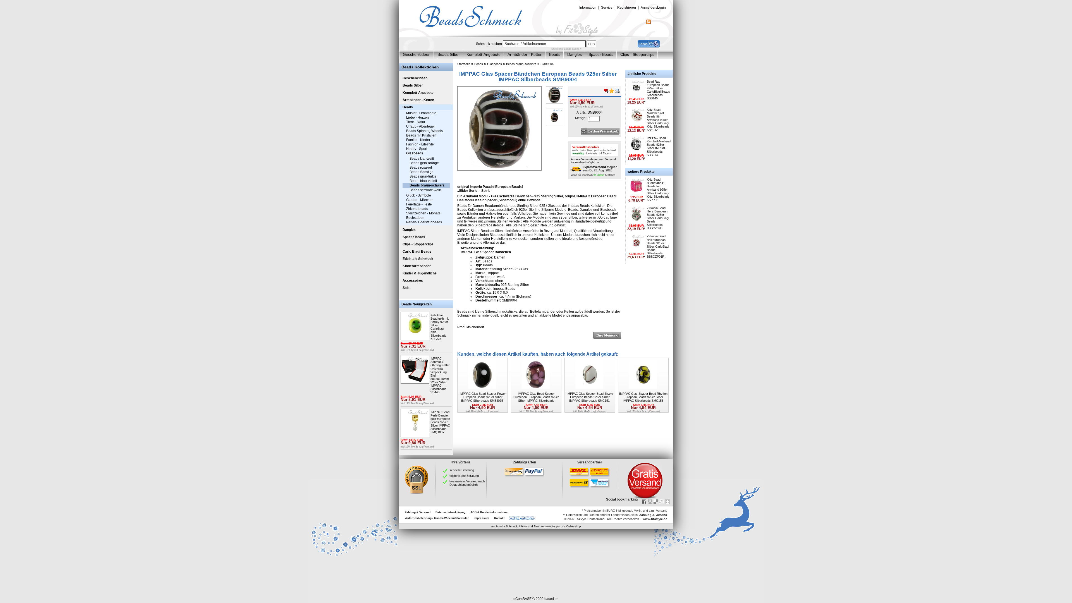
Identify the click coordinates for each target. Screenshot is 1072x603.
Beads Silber (448, 54)
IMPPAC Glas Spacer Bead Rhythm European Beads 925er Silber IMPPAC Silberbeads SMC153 (643, 397)
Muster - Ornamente (421, 113)
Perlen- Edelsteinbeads (424, 222)
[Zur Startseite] (536, 36)
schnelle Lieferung (461, 470)
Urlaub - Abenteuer (420, 126)
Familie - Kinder (418, 140)
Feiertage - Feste (419, 204)
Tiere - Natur (415, 122)
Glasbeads (414, 153)
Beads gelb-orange (424, 163)
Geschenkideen (416, 54)
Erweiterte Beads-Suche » (566, 48)
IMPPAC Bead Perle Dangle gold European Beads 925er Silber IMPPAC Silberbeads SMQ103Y (440, 422)
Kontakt (499, 518)
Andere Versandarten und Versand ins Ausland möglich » (593, 161)
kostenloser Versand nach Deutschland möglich (467, 483)
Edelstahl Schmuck (418, 259)
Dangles (574, 54)
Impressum (481, 518)
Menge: (581, 118)
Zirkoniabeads (417, 209)
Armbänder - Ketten (525, 54)
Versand (429, 350)
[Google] (667, 501)
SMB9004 (547, 64)
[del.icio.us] (656, 501)
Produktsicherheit (470, 327)
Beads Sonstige (422, 172)
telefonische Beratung (464, 475)
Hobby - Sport (416, 149)
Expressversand (594, 167)
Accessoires (413, 281)
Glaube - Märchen (420, 200)
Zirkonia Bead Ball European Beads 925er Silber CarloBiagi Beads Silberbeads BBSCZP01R (658, 246)
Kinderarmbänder (417, 266)
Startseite (463, 64)
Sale (406, 288)
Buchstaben (415, 218)
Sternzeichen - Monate (423, 213)
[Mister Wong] (650, 501)
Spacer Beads (600, 54)
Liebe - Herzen (417, 117)
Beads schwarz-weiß (425, 190)
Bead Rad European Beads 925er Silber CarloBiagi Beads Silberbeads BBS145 (658, 90)
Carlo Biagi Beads (417, 251)
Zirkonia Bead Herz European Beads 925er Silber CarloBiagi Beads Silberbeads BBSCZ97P (658, 218)
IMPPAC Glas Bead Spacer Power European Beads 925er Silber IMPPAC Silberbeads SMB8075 (483, 397)
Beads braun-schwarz (427, 185)
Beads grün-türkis (423, 176)
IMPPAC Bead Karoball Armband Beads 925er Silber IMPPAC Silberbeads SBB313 (659, 146)
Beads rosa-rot (421, 167)
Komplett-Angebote (483, 54)
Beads (554, 54)
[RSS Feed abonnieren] (648, 23)
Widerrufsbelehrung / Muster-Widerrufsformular (437, 518)
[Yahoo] (661, 501)
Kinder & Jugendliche (420, 273)
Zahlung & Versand (417, 512)
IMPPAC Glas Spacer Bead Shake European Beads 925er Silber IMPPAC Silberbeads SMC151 (590, 397)
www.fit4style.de (655, 519)
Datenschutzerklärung (450, 512)
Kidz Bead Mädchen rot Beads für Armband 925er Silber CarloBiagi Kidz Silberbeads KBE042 (658, 120)
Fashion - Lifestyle (420, 144)
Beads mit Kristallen (421, 135)
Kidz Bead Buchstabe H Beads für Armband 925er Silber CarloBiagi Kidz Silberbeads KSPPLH (658, 190)
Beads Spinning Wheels (424, 131)
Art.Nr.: (581, 112)
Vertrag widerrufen (522, 518)
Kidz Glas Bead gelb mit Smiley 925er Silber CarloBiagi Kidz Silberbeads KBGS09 (439, 327)
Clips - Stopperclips (637, 54)
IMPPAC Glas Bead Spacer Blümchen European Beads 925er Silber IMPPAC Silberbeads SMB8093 (536, 398)
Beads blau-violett (423, 181)
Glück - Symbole (418, 195)
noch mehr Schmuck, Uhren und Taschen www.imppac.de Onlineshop (536, 526)
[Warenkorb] (649, 46)
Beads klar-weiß (422, 159)
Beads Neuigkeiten (416, 304)
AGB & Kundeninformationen (489, 512)
